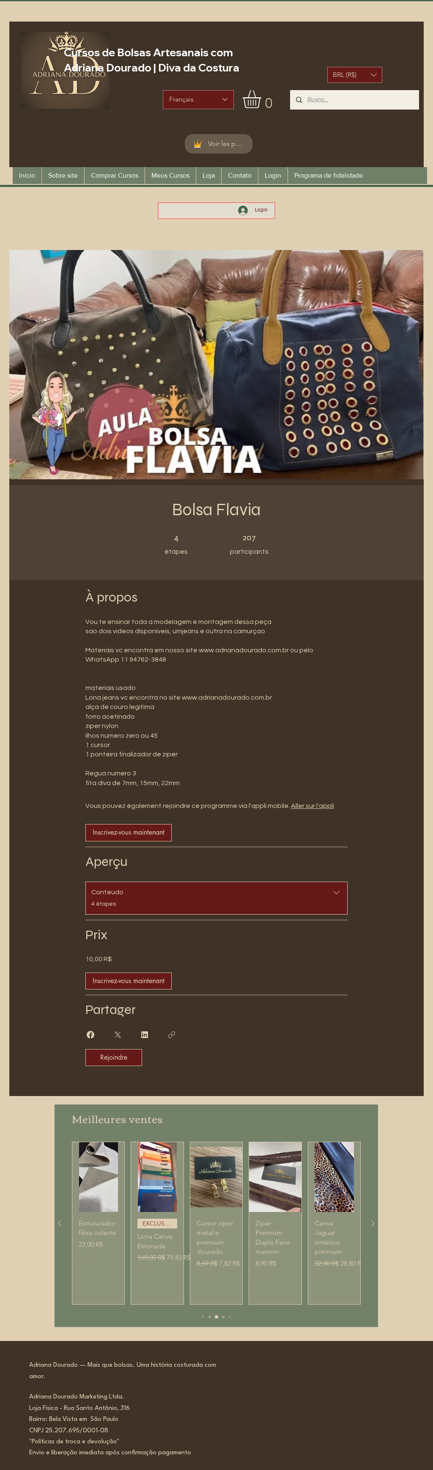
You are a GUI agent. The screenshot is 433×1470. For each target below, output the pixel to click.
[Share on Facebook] (90, 1035)
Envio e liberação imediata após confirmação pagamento (110, 1453)
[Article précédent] (60, 1223)
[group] (216, 1223)
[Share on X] (117, 1035)
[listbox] (354, 75)
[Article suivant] (373, 1223)
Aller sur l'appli (312, 805)
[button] (354, 75)
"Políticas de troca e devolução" (74, 1442)
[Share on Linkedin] (145, 1035)
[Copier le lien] (172, 1035)
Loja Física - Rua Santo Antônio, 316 (82, 1408)
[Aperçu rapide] (98, 1177)
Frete (85, 1256)
